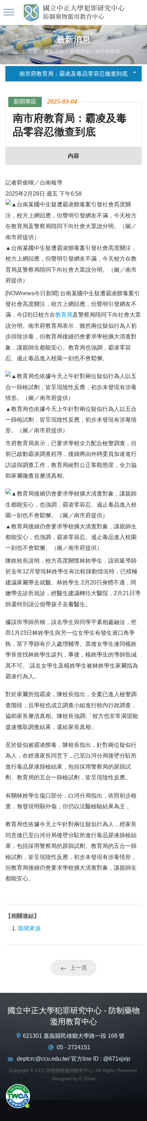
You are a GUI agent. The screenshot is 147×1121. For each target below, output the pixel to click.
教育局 (63, 315)
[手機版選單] (10, 12)
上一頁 (78, 968)
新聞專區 (79, 51)
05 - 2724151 (73, 1047)
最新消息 (54, 51)
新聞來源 (29, 928)
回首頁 (29, 51)
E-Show (87, 1078)
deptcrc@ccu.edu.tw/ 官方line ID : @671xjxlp (73, 1059)
